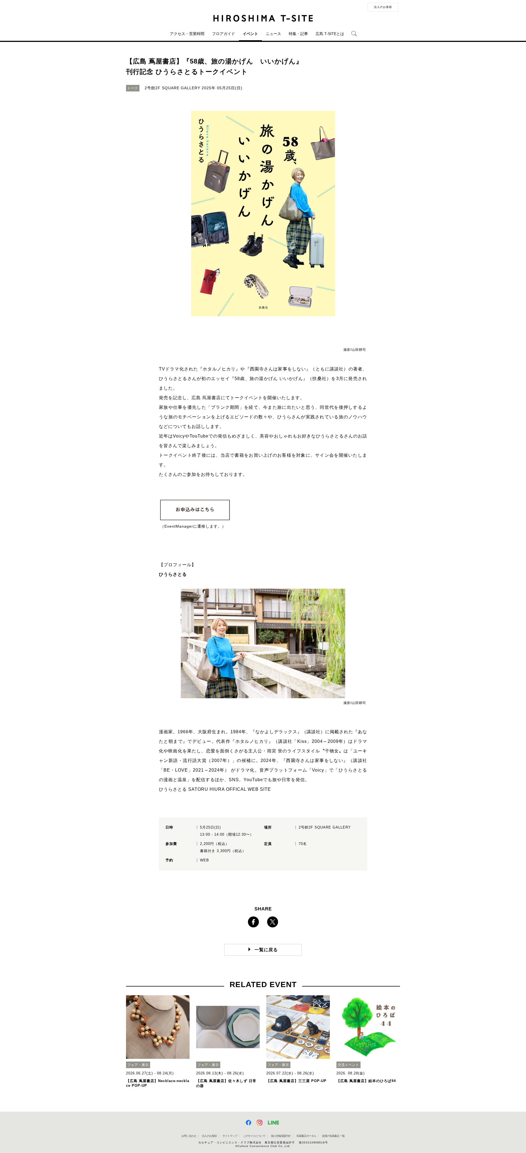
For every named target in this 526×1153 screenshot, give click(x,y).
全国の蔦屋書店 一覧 (333, 1135)
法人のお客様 (383, 6)
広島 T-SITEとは (330, 33)
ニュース (273, 33)
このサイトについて (254, 1135)
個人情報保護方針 (281, 1135)
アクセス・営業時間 (187, 33)
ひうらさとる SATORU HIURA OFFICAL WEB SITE (215, 789)
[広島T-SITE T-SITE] (263, 18)
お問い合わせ (188, 1135)
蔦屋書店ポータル (306, 1135)
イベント (250, 33)
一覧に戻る (266, 949)
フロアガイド (223, 33)
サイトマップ (229, 1135)
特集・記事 (298, 33)
